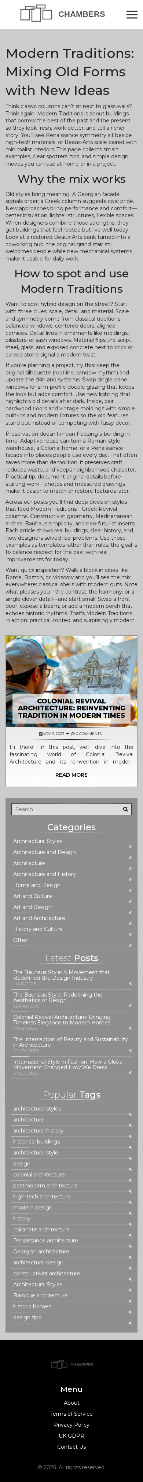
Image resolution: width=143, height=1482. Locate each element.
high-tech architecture (42, 1197)
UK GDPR (71, 1436)
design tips (27, 1317)
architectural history (38, 1131)
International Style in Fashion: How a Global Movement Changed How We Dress (68, 1064)
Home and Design (36, 885)
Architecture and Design (44, 852)
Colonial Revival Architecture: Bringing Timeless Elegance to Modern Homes (62, 1020)
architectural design (38, 1262)
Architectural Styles (37, 841)
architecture (28, 1120)
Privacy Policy (71, 1425)
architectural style (35, 1153)
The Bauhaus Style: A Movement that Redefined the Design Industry (61, 975)
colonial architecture (39, 1175)
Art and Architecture (39, 918)
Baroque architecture (40, 1295)
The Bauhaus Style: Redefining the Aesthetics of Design (57, 997)
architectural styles (37, 1109)
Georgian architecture (41, 1251)
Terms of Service (71, 1414)
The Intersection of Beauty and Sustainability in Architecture (70, 1042)
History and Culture (38, 929)
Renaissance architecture (45, 1240)
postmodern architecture (45, 1186)
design (21, 1164)
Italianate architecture (41, 1229)
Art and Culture (32, 896)
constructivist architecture (46, 1273)
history (21, 1219)
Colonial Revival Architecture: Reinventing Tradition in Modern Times (71, 708)
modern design (32, 1208)
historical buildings (36, 1142)
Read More (71, 775)
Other (20, 940)
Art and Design (32, 907)
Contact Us (71, 1447)
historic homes (32, 1306)
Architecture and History (44, 874)
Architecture (29, 863)
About (72, 1403)
